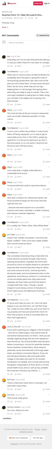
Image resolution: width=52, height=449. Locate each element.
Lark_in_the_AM (14, 326)
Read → (5, 27)
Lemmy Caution (13, 407)
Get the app (38, 438)
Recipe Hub (7, 12)
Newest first (44, 35)
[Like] (25, 18)
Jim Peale (11, 234)
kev (8, 56)
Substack (14, 444)
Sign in (47, 3)
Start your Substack (19, 438)
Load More (7, 418)
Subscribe (38, 3)
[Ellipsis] (49, 56)
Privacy (37, 429)
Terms (44, 429)
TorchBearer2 (13, 71)
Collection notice (26, 432)
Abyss (9, 110)
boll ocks (11, 379)
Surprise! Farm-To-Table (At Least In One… (22, 15)
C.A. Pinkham (7, 18)
